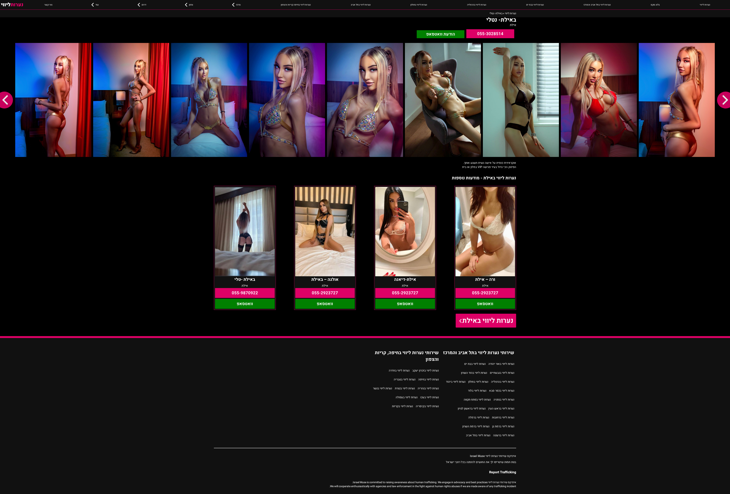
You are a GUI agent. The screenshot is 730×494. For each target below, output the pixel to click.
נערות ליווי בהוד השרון (474, 373)
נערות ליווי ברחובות (503, 417)
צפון (191, 4)
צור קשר (48, 4)
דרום (144, 4)
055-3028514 (490, 34)
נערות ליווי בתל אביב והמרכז (597, 4)
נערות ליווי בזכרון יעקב (425, 370)
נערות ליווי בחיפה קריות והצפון (296, 4)
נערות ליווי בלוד (477, 391)
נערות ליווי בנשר (382, 388)
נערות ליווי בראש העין (501, 408)
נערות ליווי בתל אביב (361, 4)
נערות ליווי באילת (487, 321)
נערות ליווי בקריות (402, 406)
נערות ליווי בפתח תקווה (477, 399)
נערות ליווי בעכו (429, 397)
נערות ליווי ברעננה (503, 435)
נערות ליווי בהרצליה (476, 4)
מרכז (238, 4)
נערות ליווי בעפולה (406, 397)
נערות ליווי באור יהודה (501, 364)
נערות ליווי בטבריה (404, 379)
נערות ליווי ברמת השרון (475, 426)
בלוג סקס (655, 4)
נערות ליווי (705, 4)
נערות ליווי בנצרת (405, 388)
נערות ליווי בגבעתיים (502, 373)
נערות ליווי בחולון (418, 4)
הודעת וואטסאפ (440, 34)
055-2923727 (485, 293)
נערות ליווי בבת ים (535, 4)
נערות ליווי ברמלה (478, 417)
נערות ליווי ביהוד (455, 382)
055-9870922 (245, 293)
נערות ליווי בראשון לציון (472, 408)
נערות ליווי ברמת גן (503, 426)
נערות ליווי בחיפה (428, 379)
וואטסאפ (485, 304)
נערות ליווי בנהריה (428, 388)
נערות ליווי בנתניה (504, 399)
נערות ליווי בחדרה (399, 370)
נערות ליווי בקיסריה (427, 406)
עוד (97, 4)
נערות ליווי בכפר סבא (501, 391)
